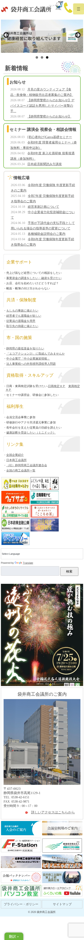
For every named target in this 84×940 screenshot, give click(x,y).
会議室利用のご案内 (62, 828)
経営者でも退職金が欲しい (23, 315)
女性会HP (21, 862)
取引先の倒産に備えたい (22, 326)
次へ (77, 35)
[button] (78, 12)
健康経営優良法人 (62, 845)
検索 (69, 571)
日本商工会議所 (16, 460)
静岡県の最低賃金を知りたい (25, 348)
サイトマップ (62, 904)
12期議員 (62, 877)
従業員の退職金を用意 (20, 321)
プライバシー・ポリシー (21, 904)
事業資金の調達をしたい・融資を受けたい (34, 278)
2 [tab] (42, 57)
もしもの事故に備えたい (22, 310)
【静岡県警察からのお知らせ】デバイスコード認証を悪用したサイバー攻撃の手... (42, 106)
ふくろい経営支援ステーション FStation (21, 845)
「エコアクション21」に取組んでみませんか (35, 353)
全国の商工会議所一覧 (20, 470)
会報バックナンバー (21, 877)
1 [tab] (37, 57)
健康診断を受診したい (31, 432)
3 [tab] (47, 57)
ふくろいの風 (62, 891)
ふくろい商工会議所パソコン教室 (21, 891)
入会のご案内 (21, 828)
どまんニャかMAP (62, 862)
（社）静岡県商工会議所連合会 (26, 465)
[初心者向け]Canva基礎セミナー (49, 137)
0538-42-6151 (64, 8)
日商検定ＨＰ (56, 386)
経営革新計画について (43, 206)
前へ (6, 35)
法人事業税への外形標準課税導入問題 (31, 363)
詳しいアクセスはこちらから (53, 812)
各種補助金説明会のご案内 (46, 234)
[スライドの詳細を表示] (42, 36)
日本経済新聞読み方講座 (44, 164)
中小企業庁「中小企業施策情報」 (28, 358)
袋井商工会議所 (26, 10)
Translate (28, 562)
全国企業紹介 (15, 455)
